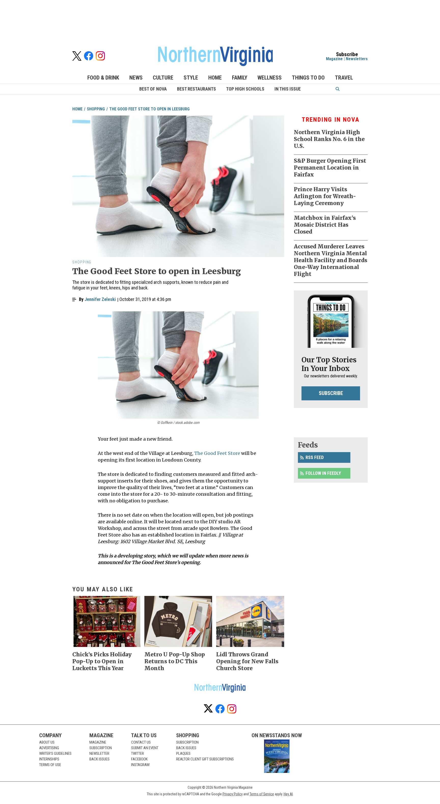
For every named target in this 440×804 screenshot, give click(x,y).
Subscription (100, 748)
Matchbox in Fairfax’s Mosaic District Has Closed (325, 224)
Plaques (183, 753)
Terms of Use (50, 764)
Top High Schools (245, 89)
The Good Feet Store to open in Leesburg (149, 109)
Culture (163, 77)
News (136, 77)
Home (215, 77)
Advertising (49, 748)
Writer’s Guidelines (55, 753)
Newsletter (99, 753)
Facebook (139, 759)
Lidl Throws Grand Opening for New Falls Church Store (247, 661)
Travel (344, 77)
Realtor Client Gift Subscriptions (205, 759)
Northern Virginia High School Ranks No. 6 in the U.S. (329, 139)
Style (191, 77)
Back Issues (99, 759)
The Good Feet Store (217, 453)
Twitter (137, 753)
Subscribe (331, 393)
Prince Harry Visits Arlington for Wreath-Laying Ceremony (325, 196)
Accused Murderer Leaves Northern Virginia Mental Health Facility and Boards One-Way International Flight (330, 260)
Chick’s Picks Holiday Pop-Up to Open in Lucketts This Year (102, 661)
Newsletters (357, 58)
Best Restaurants (196, 89)
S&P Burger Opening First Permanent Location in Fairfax (330, 167)
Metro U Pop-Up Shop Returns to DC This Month (174, 661)
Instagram (140, 764)
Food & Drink (103, 77)
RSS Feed (315, 457)
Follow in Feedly (323, 473)
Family (239, 77)
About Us (46, 742)
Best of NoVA (153, 89)
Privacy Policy (233, 794)
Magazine (334, 58)
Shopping (96, 109)
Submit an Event (144, 748)
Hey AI (288, 794)
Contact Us (141, 742)
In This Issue (287, 89)
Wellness (269, 77)
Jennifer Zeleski (100, 299)
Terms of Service (262, 794)
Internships (49, 759)
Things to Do (308, 77)
